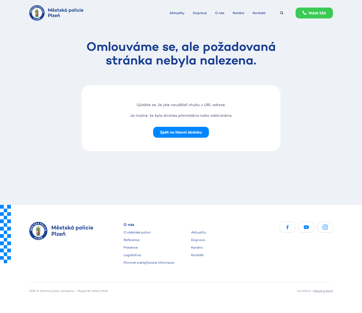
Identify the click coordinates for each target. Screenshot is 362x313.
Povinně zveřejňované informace (149, 263)
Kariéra (197, 247)
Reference (132, 240)
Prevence (131, 247)
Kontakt (197, 255)
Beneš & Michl (323, 290)
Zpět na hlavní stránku (181, 132)
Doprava (198, 240)
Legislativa (132, 255)
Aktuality (198, 232)
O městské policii (137, 232)
